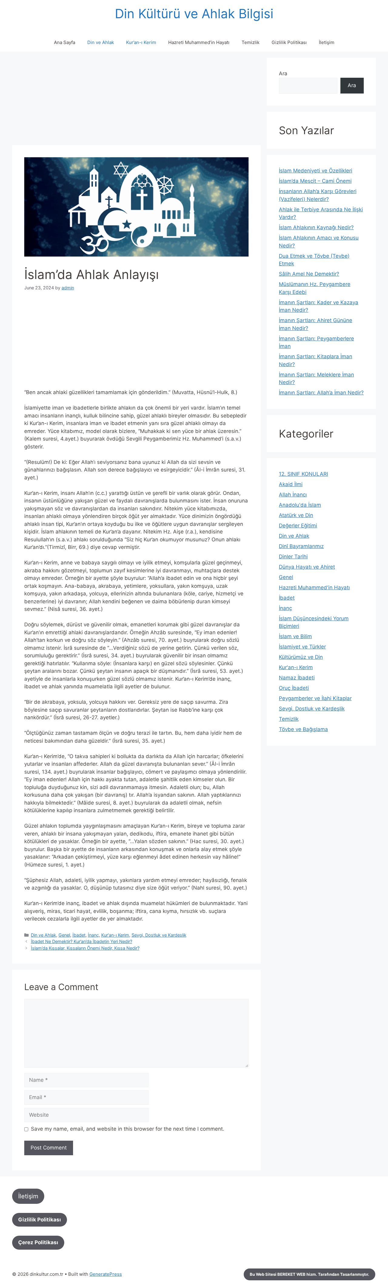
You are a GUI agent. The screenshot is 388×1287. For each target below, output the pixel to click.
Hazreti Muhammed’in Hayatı (198, 42)
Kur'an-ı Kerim (115, 935)
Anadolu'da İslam (300, 505)
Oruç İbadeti (294, 688)
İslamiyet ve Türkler (302, 647)
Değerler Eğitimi (298, 526)
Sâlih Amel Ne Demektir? (309, 274)
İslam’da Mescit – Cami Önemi (315, 181)
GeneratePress (105, 1274)
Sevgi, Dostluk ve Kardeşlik (159, 935)
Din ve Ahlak (100, 42)
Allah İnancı (293, 495)
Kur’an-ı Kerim (141, 42)
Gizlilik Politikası (289, 42)
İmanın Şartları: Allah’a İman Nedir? (321, 393)
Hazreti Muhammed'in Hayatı (314, 587)
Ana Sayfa (64, 42)
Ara (283, 73)
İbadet (78, 935)
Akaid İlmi (291, 484)
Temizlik (250, 42)
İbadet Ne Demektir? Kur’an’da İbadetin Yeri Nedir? (81, 941)
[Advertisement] (136, 100)
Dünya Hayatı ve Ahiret (307, 567)
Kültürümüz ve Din (301, 657)
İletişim (326, 42)
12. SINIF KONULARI (303, 474)
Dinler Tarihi (293, 556)
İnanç (93, 935)
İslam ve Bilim (295, 636)
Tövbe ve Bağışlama (303, 729)
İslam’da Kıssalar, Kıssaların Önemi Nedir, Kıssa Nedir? (85, 948)
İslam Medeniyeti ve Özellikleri (315, 171)
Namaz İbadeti (297, 678)
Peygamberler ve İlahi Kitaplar (315, 698)
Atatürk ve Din (296, 515)
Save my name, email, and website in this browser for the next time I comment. (127, 1129)
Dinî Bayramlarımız (301, 546)
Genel (64, 935)
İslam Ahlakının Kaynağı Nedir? (316, 227)
